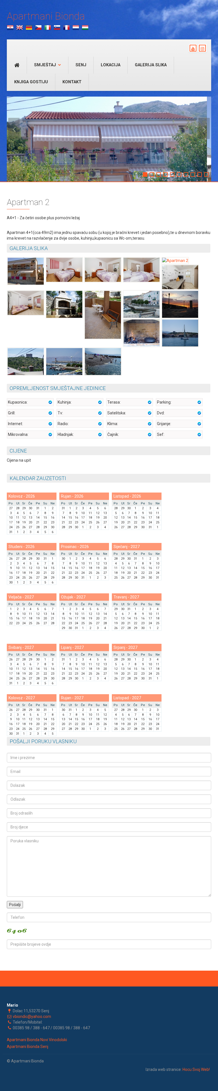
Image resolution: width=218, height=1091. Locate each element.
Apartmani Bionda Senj (27, 1046)
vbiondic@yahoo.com (32, 1016)
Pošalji (15, 904)
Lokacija (110, 65)
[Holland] (75, 27)
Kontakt (71, 82)
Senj (81, 65)
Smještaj (45, 65)
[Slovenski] (57, 27)
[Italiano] (47, 27)
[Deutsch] (29, 27)
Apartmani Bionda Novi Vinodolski (37, 1039)
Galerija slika (151, 65)
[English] (19, 27)
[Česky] (38, 27)
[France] (66, 27)
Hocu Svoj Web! (196, 1069)
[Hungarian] (85, 27)
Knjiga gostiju (31, 82)
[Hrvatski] (10, 27)
